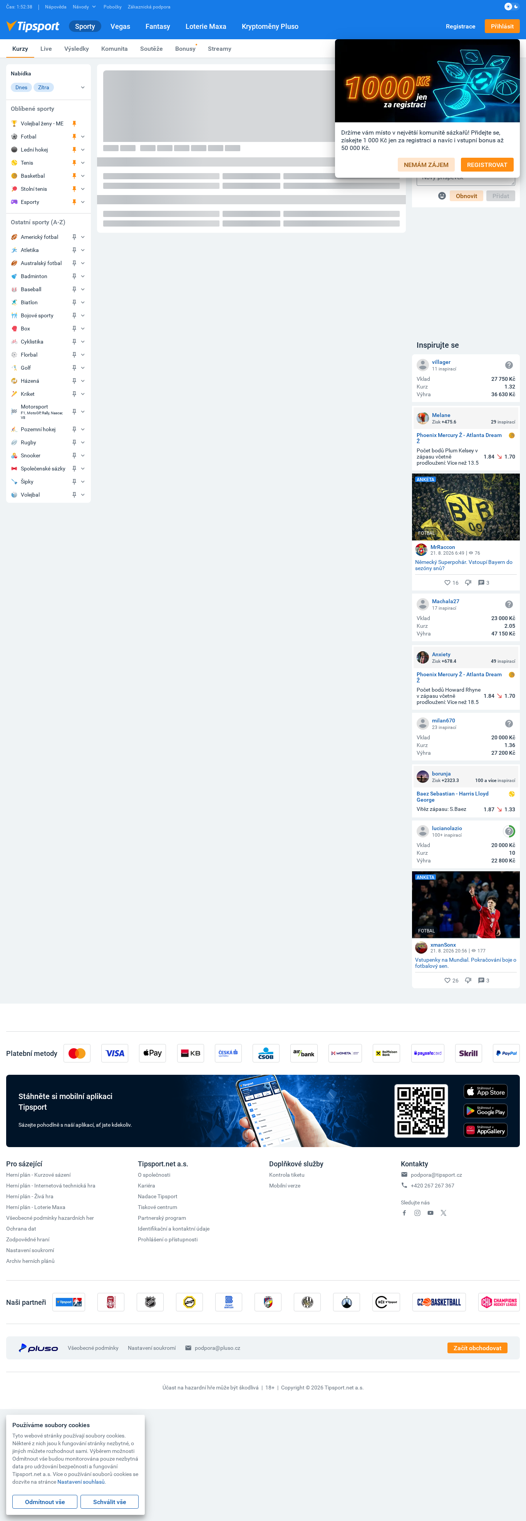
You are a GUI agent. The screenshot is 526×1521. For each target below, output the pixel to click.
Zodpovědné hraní (27, 1239)
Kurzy (20, 48)
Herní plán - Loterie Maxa (35, 1207)
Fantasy (158, 26)
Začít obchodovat (477, 1348)
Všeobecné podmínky (93, 1347)
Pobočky (113, 6)
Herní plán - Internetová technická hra (50, 1185)
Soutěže (151, 48)
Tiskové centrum (157, 1207)
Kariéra (146, 1185)
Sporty (85, 26)
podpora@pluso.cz (217, 1347)
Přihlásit (502, 26)
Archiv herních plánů (30, 1260)
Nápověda (56, 6)
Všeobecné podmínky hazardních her (50, 1217)
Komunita (114, 48)
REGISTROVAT (487, 164)
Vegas (120, 26)
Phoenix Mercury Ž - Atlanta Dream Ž (459, 438)
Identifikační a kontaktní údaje (173, 1228)
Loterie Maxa (206, 26)
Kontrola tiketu (287, 1174)
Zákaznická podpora (149, 6)
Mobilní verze (284, 1185)
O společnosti (154, 1174)
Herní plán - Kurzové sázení (38, 1174)
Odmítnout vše (45, 1502)
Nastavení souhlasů (81, 1481)
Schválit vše (109, 1502)
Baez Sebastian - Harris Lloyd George (453, 797)
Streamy (219, 48)
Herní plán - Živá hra (30, 1196)
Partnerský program (162, 1217)
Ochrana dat (21, 1228)
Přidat (500, 196)
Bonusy (185, 48)
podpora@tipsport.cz (436, 1174)
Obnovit (466, 196)
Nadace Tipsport (158, 1196)
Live (46, 48)
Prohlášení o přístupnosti (168, 1239)
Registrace (461, 26)
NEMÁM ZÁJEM (426, 164)
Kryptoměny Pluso (270, 26)
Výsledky (76, 48)
